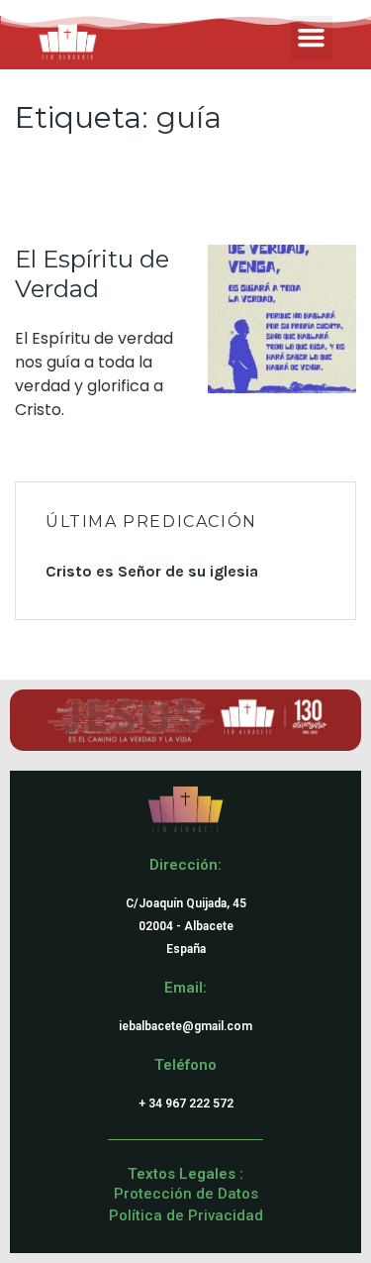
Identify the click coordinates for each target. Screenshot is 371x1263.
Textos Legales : (185, 1174)
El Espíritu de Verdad (92, 274)
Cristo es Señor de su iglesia (152, 571)
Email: (185, 988)
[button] (311, 37)
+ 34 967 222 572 (186, 1103)
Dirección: (185, 865)
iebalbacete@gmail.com (185, 1026)
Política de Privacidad (186, 1215)
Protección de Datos (186, 1194)
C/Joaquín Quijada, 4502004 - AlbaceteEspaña (186, 926)
